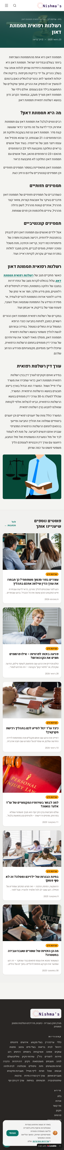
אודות (58, 1101)
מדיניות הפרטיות (41, 1141)
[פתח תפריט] (6, 5)
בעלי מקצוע (36, 1042)
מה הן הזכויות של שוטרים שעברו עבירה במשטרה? (33, 953)
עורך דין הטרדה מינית (34, 1076)
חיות (41, 1066)
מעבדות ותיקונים (15, 1071)
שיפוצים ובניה (54, 1080)
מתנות (13, 1047)
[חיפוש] (14, 5)
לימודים (48, 1056)
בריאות (41, 1047)
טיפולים (32, 1066)
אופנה (49, 1052)
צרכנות (18, 1076)
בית (59, 19)
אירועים (24, 1042)
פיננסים (14, 1042)
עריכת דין (52, 19)
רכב (9, 1052)
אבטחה (57, 1071)
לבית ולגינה (9, 1066)
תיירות (58, 1056)
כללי (59, 1042)
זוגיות (41, 1071)
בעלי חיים (30, 1047)
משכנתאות (38, 1061)
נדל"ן (39, 1056)
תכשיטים (40, 1080)
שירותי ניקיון (28, 1056)
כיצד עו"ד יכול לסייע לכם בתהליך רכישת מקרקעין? (32, 730)
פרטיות (57, 1115)
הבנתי (12, 1133)
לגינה (58, 1061)
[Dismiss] (60, 1146)
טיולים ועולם (13, 1056)
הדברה (6, 1061)
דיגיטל (58, 1047)
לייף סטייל (31, 1071)
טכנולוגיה (21, 1066)
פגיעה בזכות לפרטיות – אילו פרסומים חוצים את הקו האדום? (34, 656)
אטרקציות (38, 1052)
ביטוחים (27, 1052)
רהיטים (17, 1052)
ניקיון (27, 1061)
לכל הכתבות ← (10, 523)
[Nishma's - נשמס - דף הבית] (49, 5)
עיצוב (21, 1047)
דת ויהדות (17, 1061)
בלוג (59, 1096)
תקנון (58, 1110)
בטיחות (30, 1080)
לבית (50, 1047)
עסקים (58, 1052)
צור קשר (57, 1106)
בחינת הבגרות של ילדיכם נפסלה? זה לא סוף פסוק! (32, 879)
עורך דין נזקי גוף (16, 1080)
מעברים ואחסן (54, 1076)
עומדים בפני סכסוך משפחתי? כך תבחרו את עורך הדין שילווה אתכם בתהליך (33, 581)
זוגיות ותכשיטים (53, 1066)
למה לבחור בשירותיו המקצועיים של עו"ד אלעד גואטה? (32, 804)
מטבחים (50, 1061)
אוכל (49, 1071)
